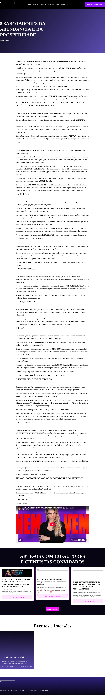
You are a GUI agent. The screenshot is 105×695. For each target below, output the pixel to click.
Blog (57, 4)
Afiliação (35, 4)
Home (29, 4)
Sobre (68, 4)
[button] (52, 609)
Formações (51, 4)
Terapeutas (43, 4)
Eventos (63, 4)
